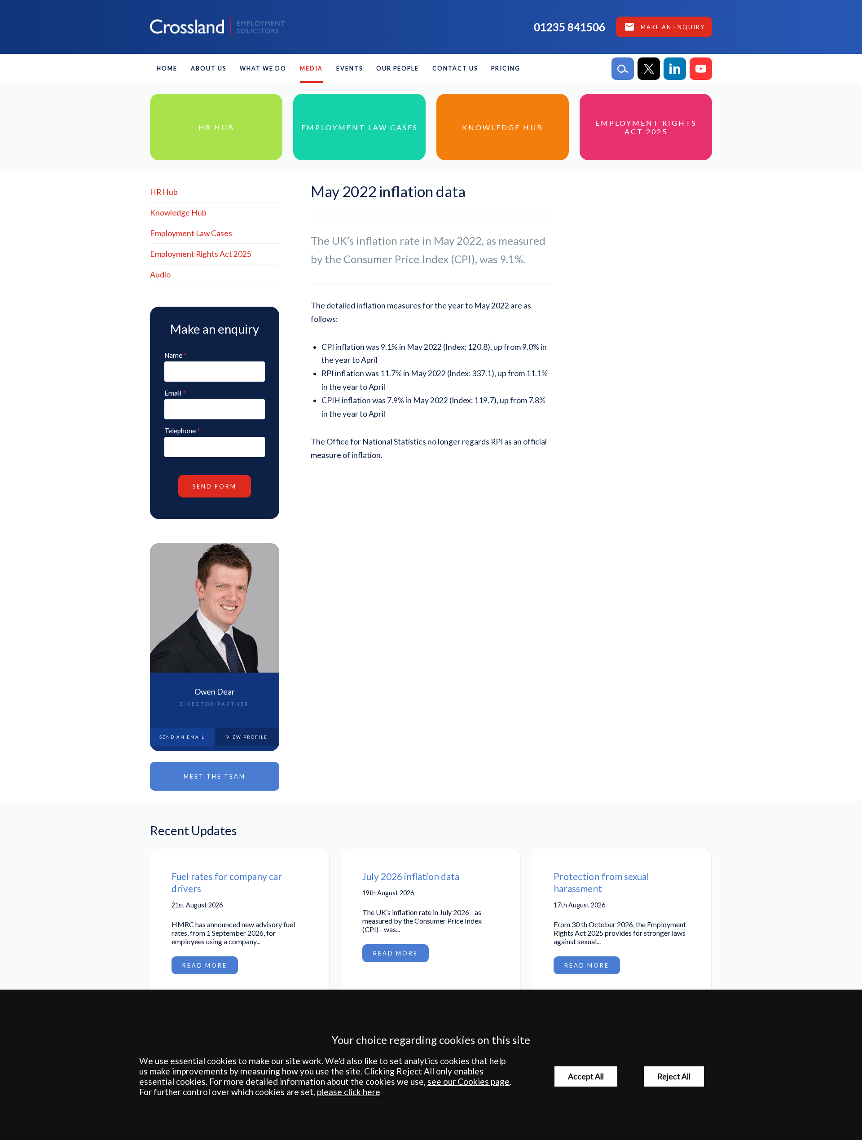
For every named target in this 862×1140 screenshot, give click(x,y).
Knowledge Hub (178, 212)
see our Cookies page (468, 1081)
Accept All (586, 1076)
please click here (348, 1092)
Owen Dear (214, 691)
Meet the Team (215, 776)
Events (349, 68)
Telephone (180, 431)
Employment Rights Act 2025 (200, 254)
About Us (208, 68)
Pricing (505, 68)
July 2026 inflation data (410, 876)
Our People (397, 68)
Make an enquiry (673, 27)
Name (173, 355)
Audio (160, 274)
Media (311, 68)
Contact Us (455, 68)
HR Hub (164, 192)
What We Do (263, 68)
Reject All (673, 1076)
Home (167, 68)
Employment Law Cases (191, 233)
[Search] (622, 68)
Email (172, 393)
